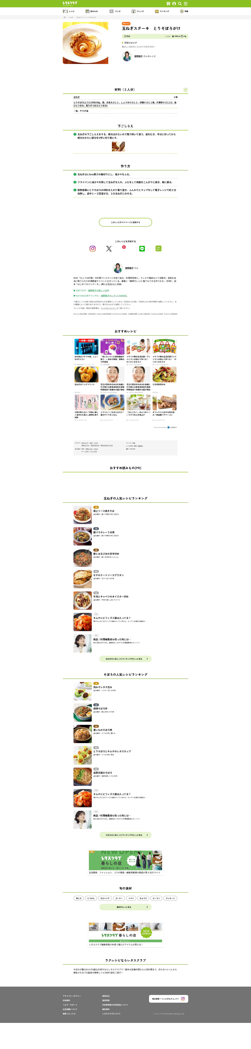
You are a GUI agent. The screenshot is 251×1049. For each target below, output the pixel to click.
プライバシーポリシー (72, 996)
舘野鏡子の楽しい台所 (98, 290)
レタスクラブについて (111, 1013)
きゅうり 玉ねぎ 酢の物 (104, 314)
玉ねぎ (76, 97)
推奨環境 (106, 1000)
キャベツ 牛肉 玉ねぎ (171, 314)
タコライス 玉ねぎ (157, 314)
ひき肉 (87, 451)
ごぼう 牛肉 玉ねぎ (144, 314)
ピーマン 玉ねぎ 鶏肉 (81, 314)
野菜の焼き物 (95, 445)
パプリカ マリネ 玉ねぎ (120, 314)
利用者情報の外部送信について (115, 1004)
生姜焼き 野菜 (133, 314)
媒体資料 (106, 1009)
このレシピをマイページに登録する (125, 222)
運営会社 (106, 996)
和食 (134, 443)
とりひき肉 (93, 451)
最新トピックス (69, 1013)
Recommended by (160, 427)
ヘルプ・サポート (70, 1004)
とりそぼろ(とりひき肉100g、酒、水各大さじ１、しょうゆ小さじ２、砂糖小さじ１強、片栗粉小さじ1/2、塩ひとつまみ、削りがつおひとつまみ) (124, 104)
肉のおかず (85, 443)
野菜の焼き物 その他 (107, 445)
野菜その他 (89, 449)
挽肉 (91, 443)
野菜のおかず (85, 445)
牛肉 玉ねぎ (92, 314)
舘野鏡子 (138, 56)
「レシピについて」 (108, 308)
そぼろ (96, 443)
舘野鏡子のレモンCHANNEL (114, 295)
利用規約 (66, 1000)
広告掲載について (70, 1009)
